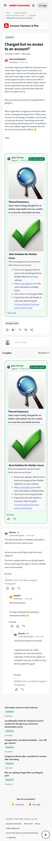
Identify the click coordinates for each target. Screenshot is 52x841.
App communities (21, 13)
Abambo (12, 532)
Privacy (37, 824)
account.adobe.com (26, 283)
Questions (32, 15)
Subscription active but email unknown (21, 707)
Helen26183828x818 (17, 59)
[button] (5, 6)
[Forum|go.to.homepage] (19, 5)
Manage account (12, 323)
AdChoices (12, 837)
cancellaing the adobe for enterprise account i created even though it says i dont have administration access (24, 723)
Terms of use (28, 824)
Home (8, 13)
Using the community (14, 824)
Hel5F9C (17, 595)
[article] (26, 442)
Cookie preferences (12, 828)
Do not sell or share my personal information (22, 833)
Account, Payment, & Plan (15, 15)
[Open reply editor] (26, 342)
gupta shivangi (17, 157)
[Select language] (33, 5)
